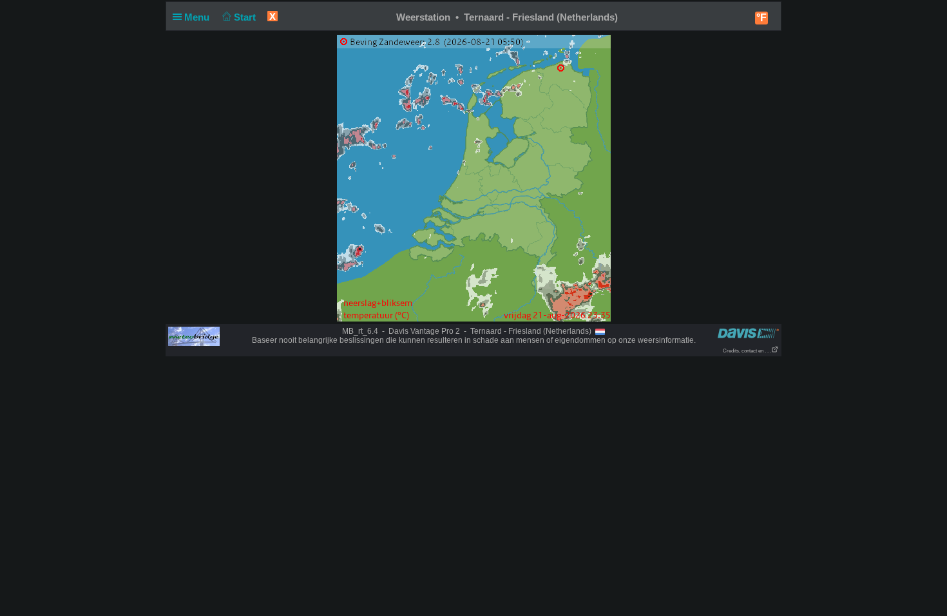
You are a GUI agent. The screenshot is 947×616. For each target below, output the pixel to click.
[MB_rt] (194, 335)
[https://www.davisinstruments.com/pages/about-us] (748, 333)
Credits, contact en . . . (747, 351)
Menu (198, 17)
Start (246, 17)
